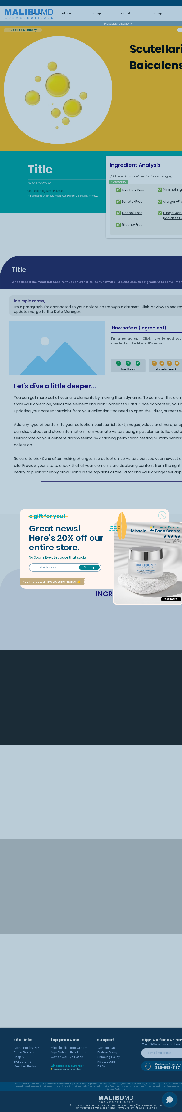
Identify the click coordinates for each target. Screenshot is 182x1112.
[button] (162, 515)
